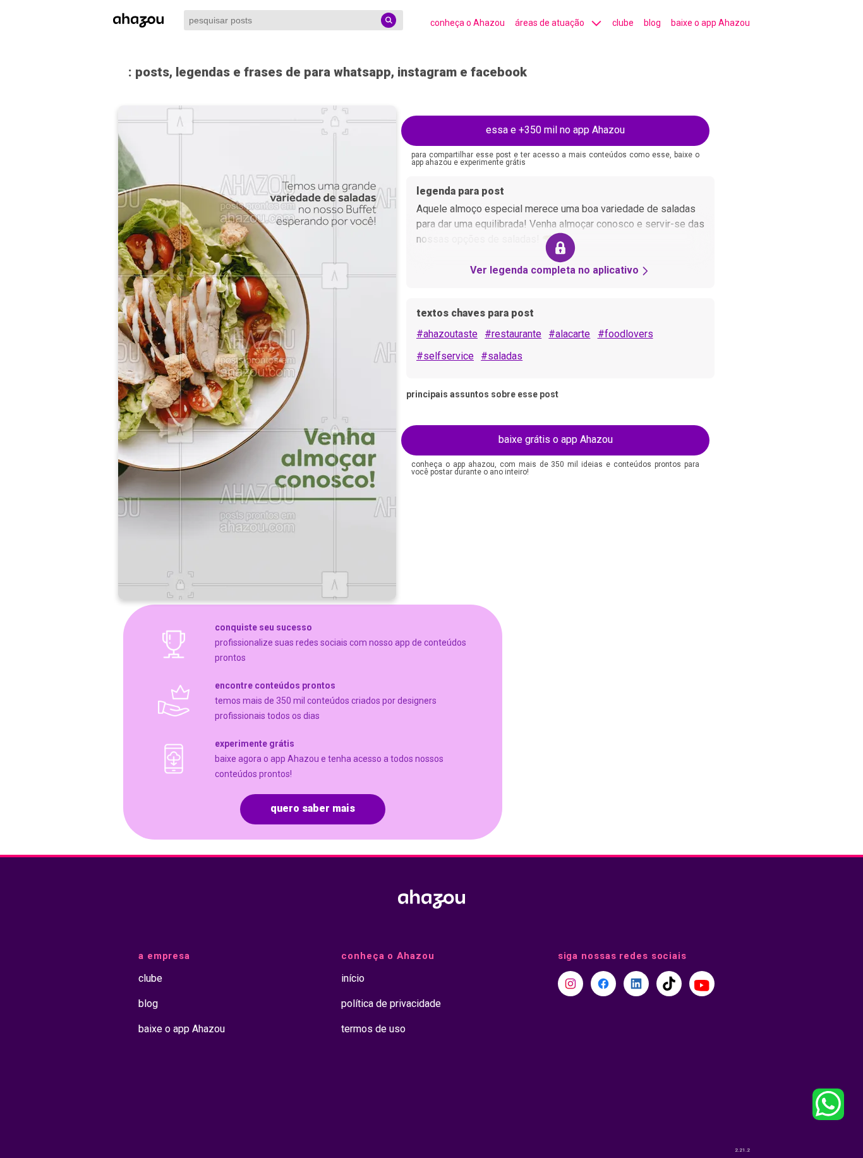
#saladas (501, 356)
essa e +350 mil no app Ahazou (555, 130)
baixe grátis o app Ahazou (555, 439)
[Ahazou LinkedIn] (636, 983)
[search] (388, 20)
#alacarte (569, 334)
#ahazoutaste (447, 334)
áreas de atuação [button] (549, 23)
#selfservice (445, 356)
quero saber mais (312, 808)
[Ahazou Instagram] (570, 983)
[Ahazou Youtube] (702, 983)
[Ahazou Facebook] (603, 983)
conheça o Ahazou (467, 23)
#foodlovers (625, 334)
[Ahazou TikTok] (669, 983)
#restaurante (513, 334)
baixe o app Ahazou (710, 23)
